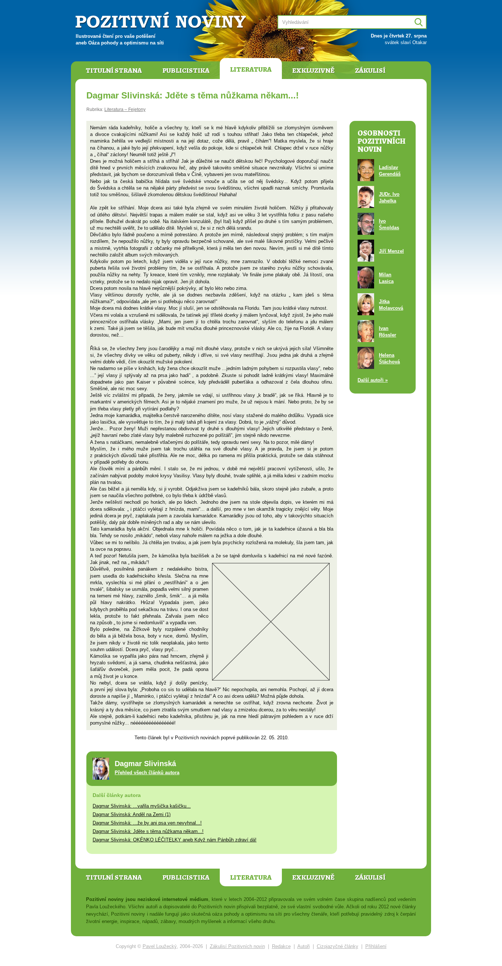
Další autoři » (373, 380)
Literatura (251, 69)
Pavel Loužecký (160, 946)
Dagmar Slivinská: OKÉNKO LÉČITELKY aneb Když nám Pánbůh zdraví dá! (175, 840)
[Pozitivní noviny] (161, 21)
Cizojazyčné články (337, 946)
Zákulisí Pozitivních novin (237, 946)
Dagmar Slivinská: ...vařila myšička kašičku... (142, 806)
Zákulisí (370, 70)
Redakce (281, 946)
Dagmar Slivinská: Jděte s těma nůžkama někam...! (148, 831)
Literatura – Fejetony (125, 109)
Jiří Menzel (391, 251)
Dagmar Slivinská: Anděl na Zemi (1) (132, 814)
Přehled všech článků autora (147, 772)
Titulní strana (114, 70)
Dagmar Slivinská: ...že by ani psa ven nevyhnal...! (147, 823)
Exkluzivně (313, 70)
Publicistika (185, 70)
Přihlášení (376, 946)
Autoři (303, 946)
